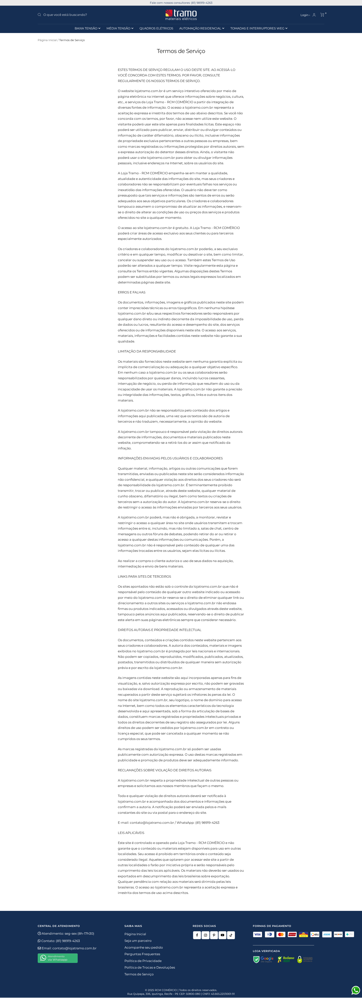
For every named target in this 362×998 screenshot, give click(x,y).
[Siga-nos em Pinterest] (214, 935)
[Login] (314, 14)
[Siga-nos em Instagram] (205, 935)
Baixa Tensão (86, 28)
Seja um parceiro (138, 941)
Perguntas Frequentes (142, 954)
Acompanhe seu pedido (143, 947)
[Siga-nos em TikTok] (231, 935)
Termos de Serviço (139, 974)
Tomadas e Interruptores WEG (257, 28)
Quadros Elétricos (156, 28)
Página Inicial (47, 40)
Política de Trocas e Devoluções (149, 967)
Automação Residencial (200, 28)
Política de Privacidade (143, 961)
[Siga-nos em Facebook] (197, 935)
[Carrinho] (322, 15)
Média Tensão (118, 28)
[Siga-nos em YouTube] (222, 935)
